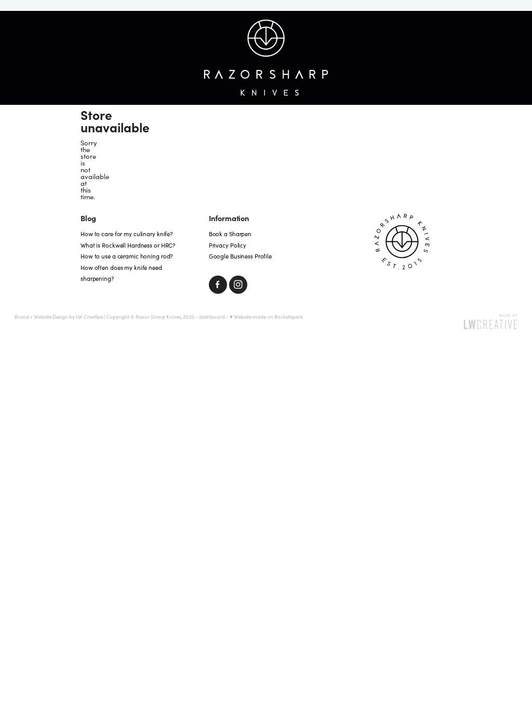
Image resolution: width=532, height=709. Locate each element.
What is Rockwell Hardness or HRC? (128, 245)
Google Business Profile (240, 256)
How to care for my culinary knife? (126, 234)
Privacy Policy (227, 245)
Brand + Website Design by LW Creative (59, 316)
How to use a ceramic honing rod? (126, 256)
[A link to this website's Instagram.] (238, 285)
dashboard (212, 316)
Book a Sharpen (230, 234)
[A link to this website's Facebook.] (218, 285)
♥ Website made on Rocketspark (266, 316)
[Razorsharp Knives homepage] (266, 58)
